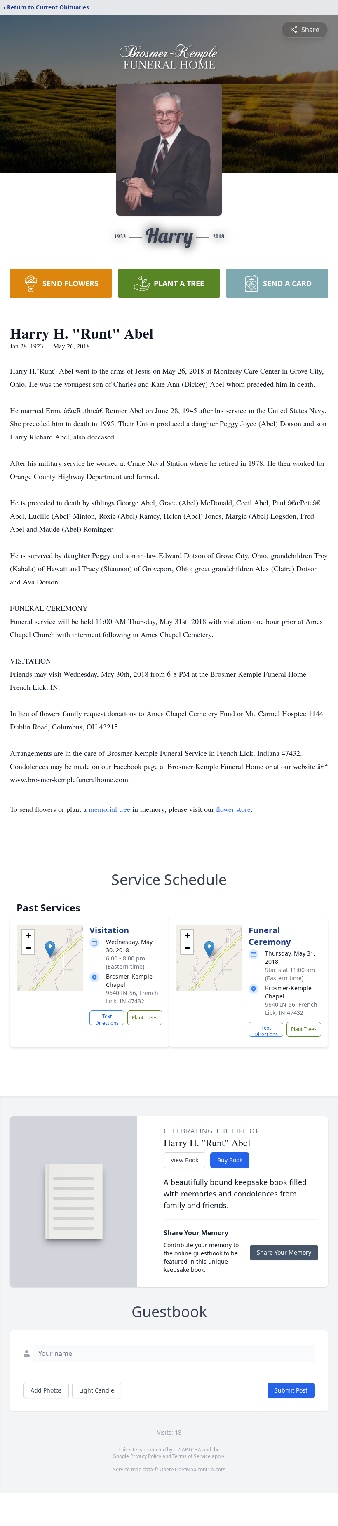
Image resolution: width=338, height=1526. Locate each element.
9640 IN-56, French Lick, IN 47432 (132, 997)
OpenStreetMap (178, 1469)
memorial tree (109, 809)
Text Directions (107, 1019)
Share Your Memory (284, 1252)
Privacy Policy (145, 1456)
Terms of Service (191, 1456)
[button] (50, 949)
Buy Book (229, 1160)
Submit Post (291, 1390)
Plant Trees (144, 1017)
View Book (184, 1160)
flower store (233, 809)
